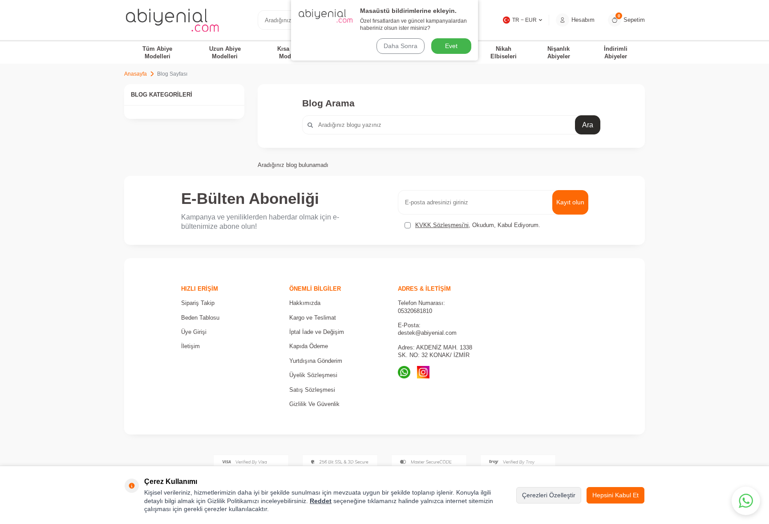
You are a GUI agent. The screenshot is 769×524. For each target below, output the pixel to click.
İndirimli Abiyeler (615, 52)
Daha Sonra (400, 45)
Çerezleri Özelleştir (548, 495)
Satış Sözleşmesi (312, 389)
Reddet (321, 500)
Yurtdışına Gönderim (315, 360)
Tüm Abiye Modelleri (157, 52)
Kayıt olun (570, 202)
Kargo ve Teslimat (312, 317)
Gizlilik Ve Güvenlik (314, 404)
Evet (451, 45)
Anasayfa (135, 74)
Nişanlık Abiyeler (558, 52)
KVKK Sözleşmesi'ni (442, 225)
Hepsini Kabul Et (615, 495)
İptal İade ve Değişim (316, 332)
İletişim (190, 346)
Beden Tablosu (200, 317)
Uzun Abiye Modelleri (225, 52)
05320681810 (415, 311)
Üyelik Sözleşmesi (313, 375)
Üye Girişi (193, 332)
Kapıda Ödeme (308, 346)
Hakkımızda (304, 303)
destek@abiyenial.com (427, 332)
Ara (587, 125)
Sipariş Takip (198, 303)
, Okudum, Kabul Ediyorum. (477, 225)
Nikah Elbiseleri (503, 52)
